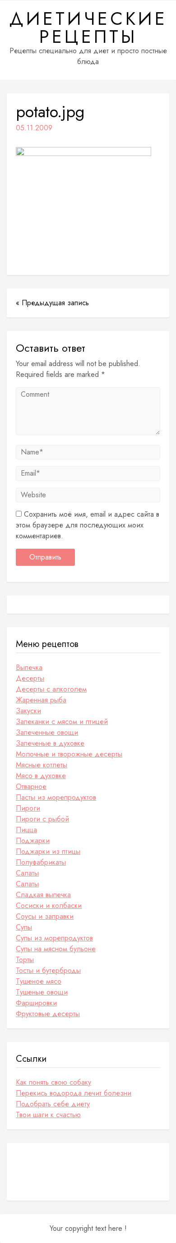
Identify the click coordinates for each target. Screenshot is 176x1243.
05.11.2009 (34, 128)
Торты (25, 959)
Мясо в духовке (41, 776)
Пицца (26, 830)
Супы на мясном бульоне (56, 949)
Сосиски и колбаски (49, 905)
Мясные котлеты (41, 765)
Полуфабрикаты (41, 862)
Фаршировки (36, 1003)
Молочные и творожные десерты (69, 754)
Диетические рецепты (88, 27)
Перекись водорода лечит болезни (73, 1093)
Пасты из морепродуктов (56, 797)
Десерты (30, 678)
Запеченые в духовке (50, 743)
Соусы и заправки (45, 916)
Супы (24, 927)
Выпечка (29, 667)
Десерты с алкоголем (51, 689)
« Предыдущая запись (52, 303)
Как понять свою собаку (53, 1082)
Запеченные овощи (47, 732)
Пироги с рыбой (42, 819)
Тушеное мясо (38, 981)
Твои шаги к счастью (48, 1115)
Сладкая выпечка (43, 895)
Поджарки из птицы (48, 851)
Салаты (27, 873)
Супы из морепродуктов (54, 938)
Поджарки (33, 840)
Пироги (28, 808)
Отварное (31, 786)
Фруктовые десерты (48, 1014)
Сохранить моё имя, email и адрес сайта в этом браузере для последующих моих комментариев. (87, 525)
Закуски (28, 711)
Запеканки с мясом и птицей (62, 721)
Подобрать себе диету (53, 1104)
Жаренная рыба (41, 700)
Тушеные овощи (42, 992)
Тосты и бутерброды (48, 970)
